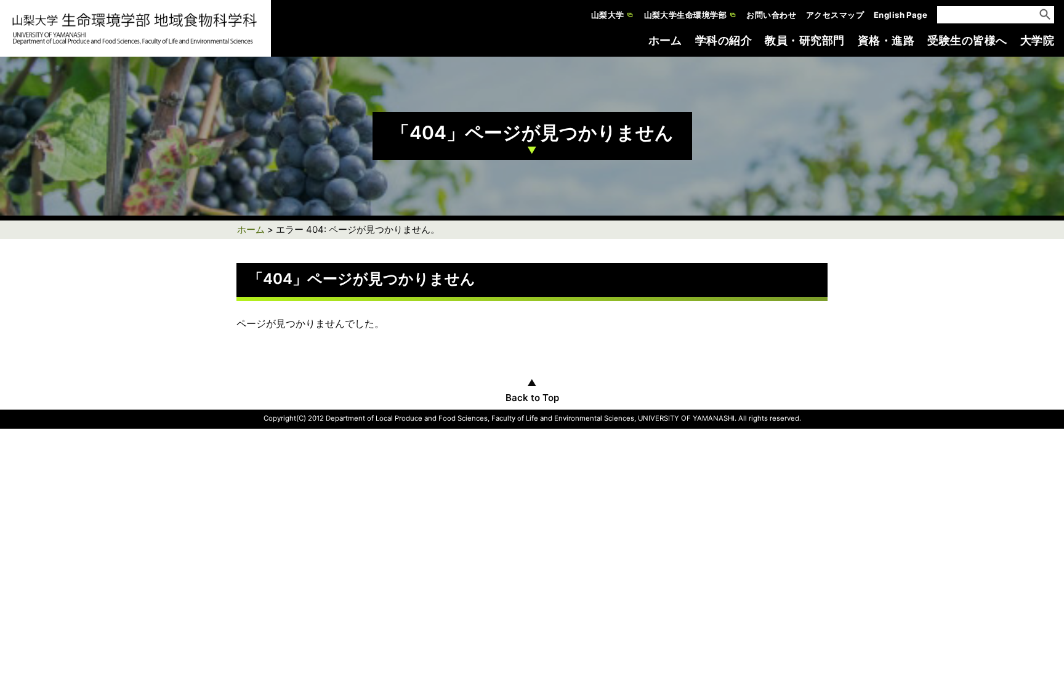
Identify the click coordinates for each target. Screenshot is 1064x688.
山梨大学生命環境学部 (685, 15)
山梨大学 (607, 15)
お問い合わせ (771, 15)
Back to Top (532, 397)
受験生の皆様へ (967, 40)
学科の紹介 (723, 40)
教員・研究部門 (804, 40)
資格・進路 (886, 40)
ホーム (665, 40)
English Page (901, 15)
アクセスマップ (835, 15)
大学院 (1037, 40)
